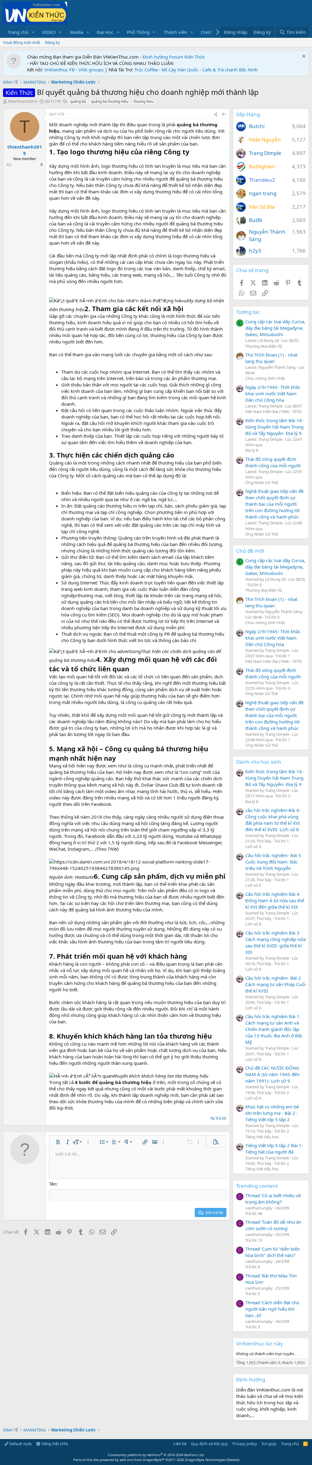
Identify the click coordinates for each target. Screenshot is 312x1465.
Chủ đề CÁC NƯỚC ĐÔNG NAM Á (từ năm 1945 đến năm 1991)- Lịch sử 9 (272, 1074)
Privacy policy (244, 1443)
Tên (52, 1184)
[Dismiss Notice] (303, 57)
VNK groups (91, 69)
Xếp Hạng (248, 114)
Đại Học (105, 32)
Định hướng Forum (163, 57)
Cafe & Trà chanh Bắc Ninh (230, 69)
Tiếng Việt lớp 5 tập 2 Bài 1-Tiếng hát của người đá (274, 1148)
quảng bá (78, 101)
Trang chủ (18, 32)
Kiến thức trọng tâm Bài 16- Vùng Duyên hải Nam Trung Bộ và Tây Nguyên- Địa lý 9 (274, 426)
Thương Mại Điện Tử (263, 346)
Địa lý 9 (251, 450)
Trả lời (220, 1118)
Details (233, 1459)
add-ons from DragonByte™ (142, 1459)
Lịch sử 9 (253, 1098)
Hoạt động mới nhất (21, 42)
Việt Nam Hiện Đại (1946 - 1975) (273, 411)
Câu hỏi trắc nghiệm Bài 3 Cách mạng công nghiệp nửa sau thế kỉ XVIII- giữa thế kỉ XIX (275, 942)
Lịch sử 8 (253, 846)
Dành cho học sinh (258, 761)
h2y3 (255, 250)
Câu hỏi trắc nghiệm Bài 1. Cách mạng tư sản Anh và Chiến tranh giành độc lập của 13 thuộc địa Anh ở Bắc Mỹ (274, 1029)
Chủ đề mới (250, 550)
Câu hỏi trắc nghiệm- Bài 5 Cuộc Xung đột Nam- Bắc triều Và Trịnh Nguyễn (273, 861)
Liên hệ (179, 1443)
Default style (20, 1443)
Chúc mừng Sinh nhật (265, 378)
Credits (208, 32)
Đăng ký (52, 42)
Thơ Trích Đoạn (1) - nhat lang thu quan (271, 358)
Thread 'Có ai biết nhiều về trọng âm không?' (273, 1198)
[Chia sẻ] (216, 114)
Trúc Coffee (146, 69)
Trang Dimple (265, 152)
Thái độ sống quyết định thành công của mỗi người (273, 462)
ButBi (255, 220)
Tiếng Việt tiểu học (262, 1137)
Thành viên (175, 32)
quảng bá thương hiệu (109, 101)
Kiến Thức (194, 57)
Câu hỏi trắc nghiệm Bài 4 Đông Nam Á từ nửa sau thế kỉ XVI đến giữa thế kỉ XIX (274, 900)
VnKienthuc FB (59, 69)
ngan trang (262, 193)
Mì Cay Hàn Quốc (180, 69)
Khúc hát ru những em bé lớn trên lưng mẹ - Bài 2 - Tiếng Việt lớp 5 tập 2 (272, 1113)
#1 (224, 114)
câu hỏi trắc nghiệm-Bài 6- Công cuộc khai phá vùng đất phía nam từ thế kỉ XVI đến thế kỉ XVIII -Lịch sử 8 (273, 819)
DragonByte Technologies (205, 1459)
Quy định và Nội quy (209, 1443)
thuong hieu (143, 101)
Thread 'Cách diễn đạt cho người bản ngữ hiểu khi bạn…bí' (272, 1308)
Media (76, 32)
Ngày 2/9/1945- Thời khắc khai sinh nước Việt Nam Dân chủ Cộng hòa (272, 393)
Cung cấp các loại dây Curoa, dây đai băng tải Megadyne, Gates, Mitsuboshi (275, 327)
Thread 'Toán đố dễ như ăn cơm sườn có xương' (273, 1225)
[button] (33, 32)
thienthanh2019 (22, 101)
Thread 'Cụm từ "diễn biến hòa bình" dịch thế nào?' (272, 1252)
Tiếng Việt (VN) (54, 1443)
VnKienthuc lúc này (259, 1343)
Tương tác (248, 311)
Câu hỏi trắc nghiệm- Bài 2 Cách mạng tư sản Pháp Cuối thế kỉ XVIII (275, 984)
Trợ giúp (268, 1443)
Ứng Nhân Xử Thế (261, 482)
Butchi (256, 126)
